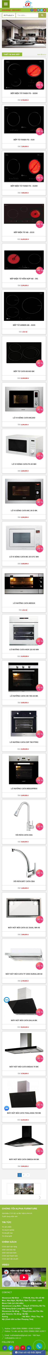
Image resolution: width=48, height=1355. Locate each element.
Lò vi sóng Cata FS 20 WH (24, 464)
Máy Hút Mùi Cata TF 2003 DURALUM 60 (24, 974)
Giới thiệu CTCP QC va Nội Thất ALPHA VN (17, 1213)
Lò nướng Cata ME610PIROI (24, 789)
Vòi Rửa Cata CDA (24, 835)
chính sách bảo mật (8, 1250)
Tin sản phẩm (6, 1227)
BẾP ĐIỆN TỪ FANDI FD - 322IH (24, 93)
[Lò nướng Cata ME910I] (24, 584)
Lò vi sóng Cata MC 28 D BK (24, 511)
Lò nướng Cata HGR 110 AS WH (24, 650)
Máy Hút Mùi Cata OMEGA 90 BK (24, 1159)
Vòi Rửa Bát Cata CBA (24, 881)
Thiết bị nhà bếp (12, 54)
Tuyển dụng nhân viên (10, 1216)
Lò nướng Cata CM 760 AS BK (24, 696)
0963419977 (16, 10)
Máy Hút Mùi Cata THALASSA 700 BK (24, 1113)
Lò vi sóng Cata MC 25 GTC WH (24, 557)
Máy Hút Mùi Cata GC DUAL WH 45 (24, 928)
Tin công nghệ (7, 1236)
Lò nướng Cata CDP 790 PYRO (24, 742)
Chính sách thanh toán (10, 1256)
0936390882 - (7, 10)
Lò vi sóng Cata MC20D (24, 418)
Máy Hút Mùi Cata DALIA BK (24, 1020)
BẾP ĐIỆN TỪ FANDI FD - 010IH (24, 186)
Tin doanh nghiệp (8, 1230)
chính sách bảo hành (9, 1253)
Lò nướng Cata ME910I (24, 603)
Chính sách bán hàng (9, 1247)
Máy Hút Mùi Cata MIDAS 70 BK (24, 1067)
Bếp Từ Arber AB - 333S (24, 325)
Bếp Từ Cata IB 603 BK (24, 371)
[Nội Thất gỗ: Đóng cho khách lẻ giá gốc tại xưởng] (28, 4)
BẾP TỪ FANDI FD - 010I (24, 140)
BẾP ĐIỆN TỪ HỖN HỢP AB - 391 (24, 279)
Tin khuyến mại (7, 1233)
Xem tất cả (41, 54)
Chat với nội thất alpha (29, 1352)
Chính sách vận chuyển (10, 1259)
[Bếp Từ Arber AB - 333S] (24, 305)
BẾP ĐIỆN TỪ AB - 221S (24, 232)
